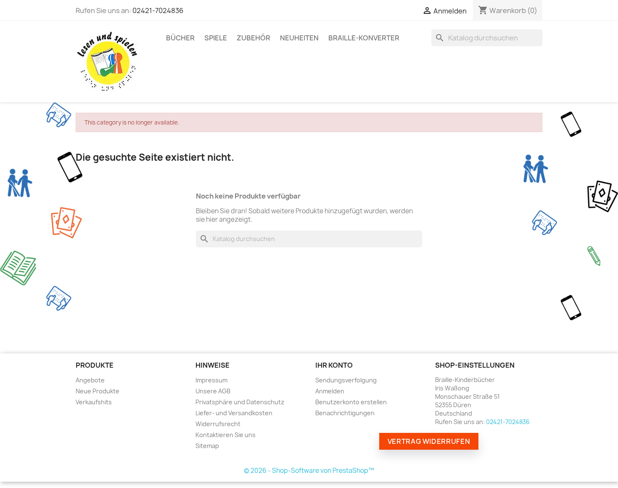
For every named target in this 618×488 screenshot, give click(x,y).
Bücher (180, 37)
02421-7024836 (157, 10)
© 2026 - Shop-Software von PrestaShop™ (309, 470)
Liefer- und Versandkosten (233, 413)
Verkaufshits (94, 402)
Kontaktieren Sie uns (225, 435)
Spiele (215, 37)
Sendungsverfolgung (346, 380)
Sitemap (207, 446)
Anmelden (329, 391)
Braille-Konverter (363, 37)
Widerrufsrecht (217, 424)
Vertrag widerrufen (429, 441)
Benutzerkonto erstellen (351, 402)
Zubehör (253, 37)
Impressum (211, 380)
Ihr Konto (334, 365)
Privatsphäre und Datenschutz (239, 402)
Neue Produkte (97, 391)
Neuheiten (299, 37)
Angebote (90, 380)
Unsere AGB (212, 391)
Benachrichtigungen (345, 413)
